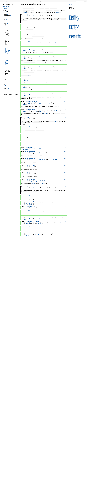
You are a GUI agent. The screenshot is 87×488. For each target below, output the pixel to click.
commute (55, 121)
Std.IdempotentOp (26, 230)
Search (85, 1)
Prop (23, 16)
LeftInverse (49, 94)
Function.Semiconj (26, 8)
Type (27, 15)
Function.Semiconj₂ (26, 10)
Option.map (29, 111)
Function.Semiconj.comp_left (29, 62)
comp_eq (63, 19)
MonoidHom (25, 191)
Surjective (40, 218)
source (65, 14)
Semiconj (57, 12)
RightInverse (38, 94)
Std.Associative (59, 217)
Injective (39, 223)
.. (74, 13)
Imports (70, 7)
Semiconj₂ (28, 197)
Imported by (71, 8)
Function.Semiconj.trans (29, 72)
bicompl (30, 204)
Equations (23, 22)
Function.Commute (26, 12)
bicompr (24, 204)
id (27, 80)
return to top (71, 4)
